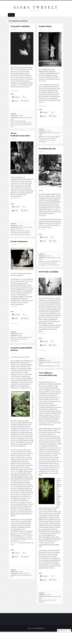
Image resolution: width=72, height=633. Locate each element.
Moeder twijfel (28, 117)
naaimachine (42, 602)
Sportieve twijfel (14, 229)
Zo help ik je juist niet (47, 148)
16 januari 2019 (42, 151)
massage (25, 337)
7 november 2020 (15, 29)
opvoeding (41, 140)
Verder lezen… (15, 90)
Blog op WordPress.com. (36, 628)
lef (47, 365)
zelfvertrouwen (42, 141)
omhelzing (24, 124)
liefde (30, 122)
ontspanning (14, 339)
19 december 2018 (15, 244)
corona (15, 121)
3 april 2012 (13, 353)
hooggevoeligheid (15, 122)
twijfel (12, 126)
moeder (12, 124)
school (49, 140)
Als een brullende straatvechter (20, 134)
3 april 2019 (13, 138)
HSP (21, 122)
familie (23, 121)
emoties (20, 121)
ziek (12, 577)
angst (15, 230)
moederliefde (18, 124)
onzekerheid (53, 138)
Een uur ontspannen (19, 241)
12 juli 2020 (41, 29)
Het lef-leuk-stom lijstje (48, 271)
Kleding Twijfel (49, 596)
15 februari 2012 (42, 378)
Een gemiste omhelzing (20, 26)
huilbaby (16, 575)
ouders (29, 124)
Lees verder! (14, 198)
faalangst (44, 365)
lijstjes (50, 365)
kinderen (43, 138)
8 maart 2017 (42, 274)
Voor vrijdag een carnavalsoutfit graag (48, 373)
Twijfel (12, 119)
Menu (12, 15)
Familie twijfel (21, 117)
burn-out (44, 136)
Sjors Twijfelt (36, 7)
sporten (16, 234)
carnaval (44, 600)
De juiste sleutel (45, 26)
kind (59, 261)
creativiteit (48, 600)
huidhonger (25, 122)
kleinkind (25, 575)
